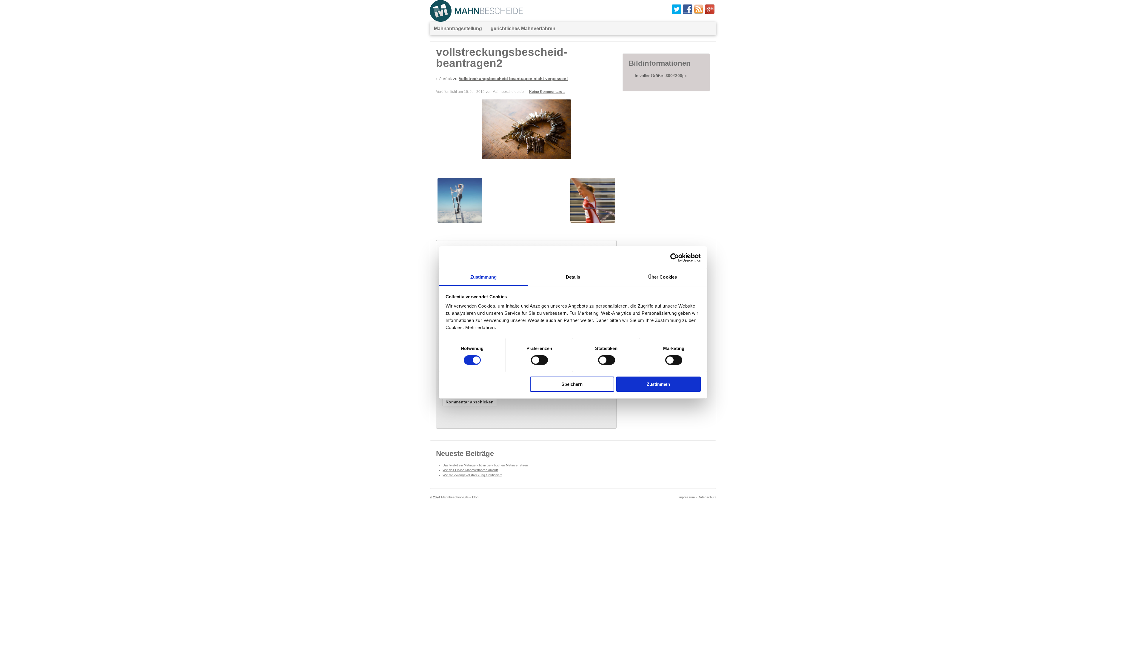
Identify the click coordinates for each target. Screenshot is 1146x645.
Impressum (686, 497)
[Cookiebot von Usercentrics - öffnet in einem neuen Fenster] (675, 257)
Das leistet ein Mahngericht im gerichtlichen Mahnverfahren (485, 465)
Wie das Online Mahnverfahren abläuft (470, 470)
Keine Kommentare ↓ (547, 92)
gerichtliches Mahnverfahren (523, 28)
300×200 (674, 75)
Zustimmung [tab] (483, 277)
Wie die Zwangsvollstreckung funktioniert (472, 475)
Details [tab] (573, 277)
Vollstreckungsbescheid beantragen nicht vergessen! (513, 78)
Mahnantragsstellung (458, 28)
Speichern (572, 384)
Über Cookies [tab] (662, 277)
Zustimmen (658, 384)
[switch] (539, 360)
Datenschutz (707, 497)
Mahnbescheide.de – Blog (459, 497)
